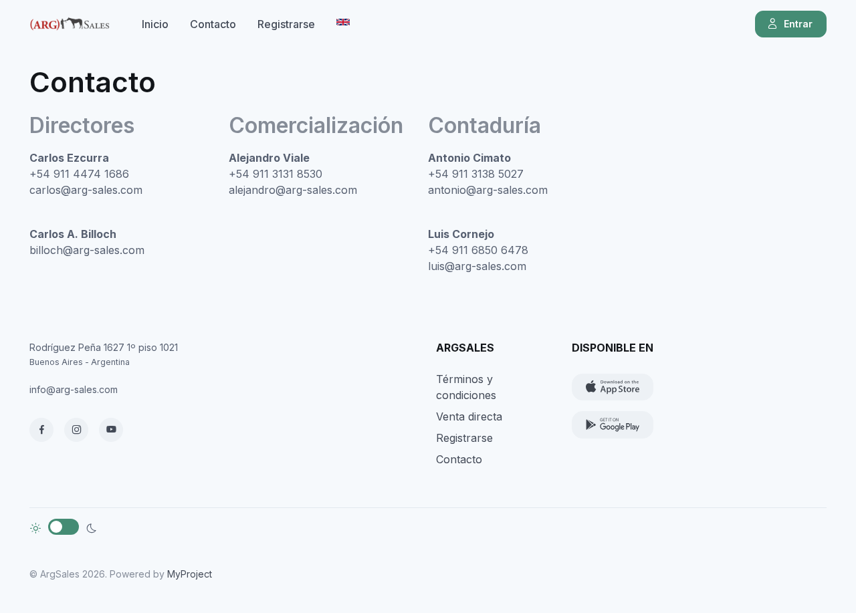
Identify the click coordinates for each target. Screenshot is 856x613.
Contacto (213, 24)
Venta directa (469, 416)
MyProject (189, 574)
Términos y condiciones (466, 387)
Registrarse (286, 24)
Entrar (798, 23)
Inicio (155, 24)
